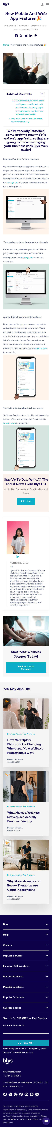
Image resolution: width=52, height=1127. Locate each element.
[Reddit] (26, 36)
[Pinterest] (35, 36)
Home (6, 44)
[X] (21, 36)
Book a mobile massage (26, 668)
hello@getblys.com (12, 1071)
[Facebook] (16, 36)
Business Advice (14, 734)
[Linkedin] (31, 36)
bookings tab (27, 257)
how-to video (41, 348)
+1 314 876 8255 (12, 1075)
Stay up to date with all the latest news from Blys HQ (26, 120)
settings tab (12, 182)
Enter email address (13, 1025)
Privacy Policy (26, 1052)
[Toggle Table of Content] (42, 94)
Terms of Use (9, 1052)
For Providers (29, 734)
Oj (15, 25)
